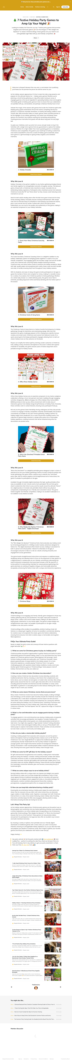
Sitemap (52, 1059)
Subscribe (65, 7)
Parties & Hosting (40, 7)
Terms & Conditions (43, 1059)
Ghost (68, 1059)
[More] (47, 7)
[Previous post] (12, 987)
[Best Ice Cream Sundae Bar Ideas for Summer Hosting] (36, 1012)
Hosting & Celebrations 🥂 (42, 17)
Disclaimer (26, 1059)
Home (22, 7)
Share (35, 38)
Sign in (58, 7)
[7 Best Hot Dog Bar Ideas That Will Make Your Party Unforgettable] (36, 1008)
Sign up (20, 1059)
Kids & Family (29, 7)
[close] (70, 2)
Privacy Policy (34, 1059)
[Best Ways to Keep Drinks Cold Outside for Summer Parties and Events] (36, 1015)
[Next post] (60, 987)
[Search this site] (54, 7)
